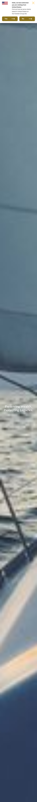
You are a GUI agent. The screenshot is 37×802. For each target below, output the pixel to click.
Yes (6, 19)
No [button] (23, 19)
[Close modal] (33, 2)
